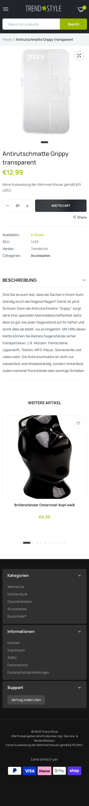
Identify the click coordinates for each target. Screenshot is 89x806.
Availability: (11, 235)
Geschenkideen (19, 601)
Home (7, 39)
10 (65, 543)
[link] (78, 423)
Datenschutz (17, 665)
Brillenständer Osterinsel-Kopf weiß (44, 505)
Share (82, 217)
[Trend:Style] (43, 9)
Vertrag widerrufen (26, 699)
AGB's (12, 657)
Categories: (11, 255)
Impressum (16, 650)
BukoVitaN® (16, 616)
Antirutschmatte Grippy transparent (35, 157)
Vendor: (8, 248)
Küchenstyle (17, 594)
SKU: (6, 242)
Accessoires (40, 255)
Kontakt (13, 642)
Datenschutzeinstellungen (28, 672)
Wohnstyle (15, 586)
